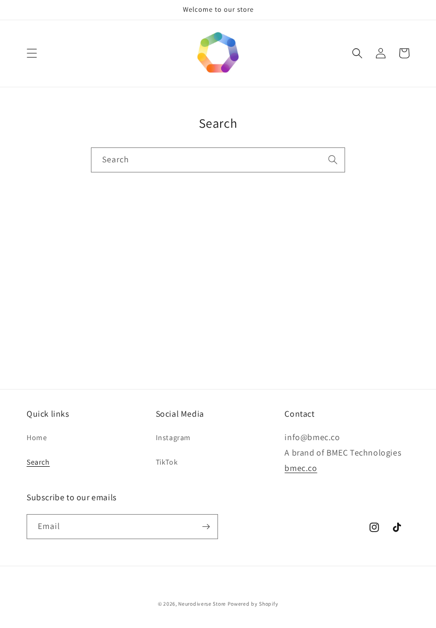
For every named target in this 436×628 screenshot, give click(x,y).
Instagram (173, 437)
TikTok (167, 462)
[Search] (333, 159)
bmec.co (300, 468)
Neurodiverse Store (202, 603)
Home (37, 437)
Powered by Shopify (253, 603)
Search (38, 462)
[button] (32, 53)
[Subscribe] (205, 526)
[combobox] (218, 160)
